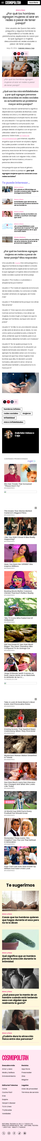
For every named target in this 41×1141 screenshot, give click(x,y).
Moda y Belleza (20, 237)
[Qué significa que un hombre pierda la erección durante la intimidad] (20, 939)
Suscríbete (33, 3)
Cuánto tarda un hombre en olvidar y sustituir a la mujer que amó (25, 215)
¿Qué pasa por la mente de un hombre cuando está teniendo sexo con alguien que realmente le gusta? (20, 999)
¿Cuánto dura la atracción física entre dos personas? (17, 1038)
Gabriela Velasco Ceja (26, 48)
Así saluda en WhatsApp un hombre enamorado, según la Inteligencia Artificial (26, 191)
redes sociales (11, 413)
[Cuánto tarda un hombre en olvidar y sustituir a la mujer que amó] (7, 214)
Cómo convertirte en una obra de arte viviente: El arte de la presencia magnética (26, 241)
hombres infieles (12, 409)
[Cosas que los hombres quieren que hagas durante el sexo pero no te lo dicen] (20, 901)
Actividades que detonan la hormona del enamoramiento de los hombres (26, 203)
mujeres (27, 413)
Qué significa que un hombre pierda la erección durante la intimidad (19, 958)
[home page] (13, 2)
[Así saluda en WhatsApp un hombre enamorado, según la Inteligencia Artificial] (7, 189)
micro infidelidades (13, 422)
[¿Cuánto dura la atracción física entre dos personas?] (20, 1020)
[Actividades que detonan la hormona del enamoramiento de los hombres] (7, 202)
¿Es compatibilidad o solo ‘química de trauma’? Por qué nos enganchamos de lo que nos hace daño (26, 228)
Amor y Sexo (20, 10)
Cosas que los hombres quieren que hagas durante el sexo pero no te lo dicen (20, 920)
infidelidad (9, 417)
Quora (18, 263)
